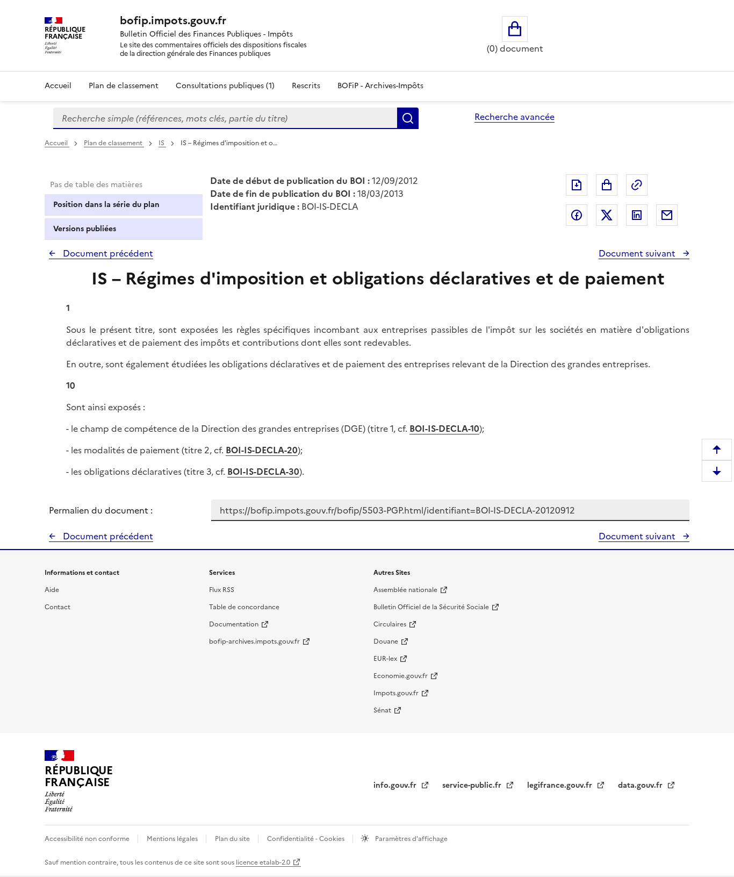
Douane (385, 641)
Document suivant (638, 253)
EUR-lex (385, 659)
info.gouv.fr (396, 785)
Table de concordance (244, 607)
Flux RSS (221, 590)
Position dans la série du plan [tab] (106, 204)
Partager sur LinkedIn (636, 215)
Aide (52, 590)
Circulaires (389, 624)
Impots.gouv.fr (396, 693)
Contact (57, 607)
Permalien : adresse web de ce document (636, 185)
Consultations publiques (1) (225, 85)
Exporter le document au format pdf (576, 185)
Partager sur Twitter (606, 215)
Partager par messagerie (667, 215)
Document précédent (107, 253)
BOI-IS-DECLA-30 (263, 471)
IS (162, 143)
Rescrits (306, 85)
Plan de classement (124, 85)
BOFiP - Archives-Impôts (380, 85)
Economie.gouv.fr (400, 676)
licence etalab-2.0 (263, 862)
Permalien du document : (101, 510)
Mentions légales (173, 839)
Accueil (58, 85)
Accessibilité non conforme (88, 839)
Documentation (233, 624)
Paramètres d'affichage (410, 839)
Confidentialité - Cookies (306, 839)
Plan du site (233, 839)
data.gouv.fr (641, 785)
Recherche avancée (514, 116)
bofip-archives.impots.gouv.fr (254, 641)
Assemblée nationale (405, 590)
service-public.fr (472, 785)
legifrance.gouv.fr (560, 785)
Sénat (382, 710)
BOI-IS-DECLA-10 (444, 428)
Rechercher (408, 118)
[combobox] (225, 118)
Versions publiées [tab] (84, 228)
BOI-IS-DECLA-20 (262, 450)
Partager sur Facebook (576, 215)
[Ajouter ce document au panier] (606, 185)
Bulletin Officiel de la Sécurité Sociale (431, 607)
